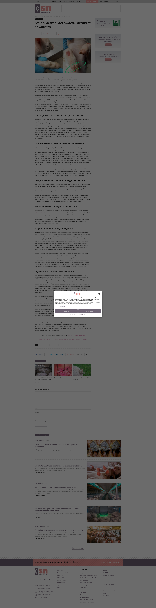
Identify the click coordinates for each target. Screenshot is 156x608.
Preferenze (89, 311)
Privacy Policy (82, 314)
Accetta (66, 311)
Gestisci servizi (62, 306)
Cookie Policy (73, 314)
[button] (98, 294)
